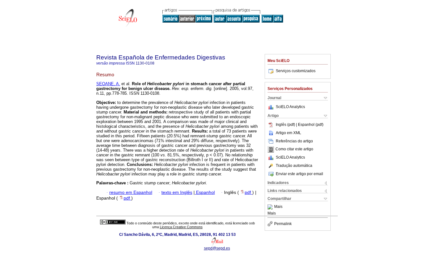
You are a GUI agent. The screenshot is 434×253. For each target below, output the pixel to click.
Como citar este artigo (294, 149)
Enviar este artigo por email (299, 174)
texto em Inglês (176, 192)
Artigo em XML (288, 133)
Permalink (283, 224)
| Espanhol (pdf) (309, 124)
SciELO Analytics (290, 107)
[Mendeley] (271, 207)
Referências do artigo (294, 141)
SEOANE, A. (108, 83)
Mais (278, 207)
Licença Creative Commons (181, 227)
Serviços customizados (295, 71)
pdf (248, 192)
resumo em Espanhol (130, 192)
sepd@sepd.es (217, 248)
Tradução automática (294, 165)
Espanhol (205, 192)
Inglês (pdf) (286, 124)
